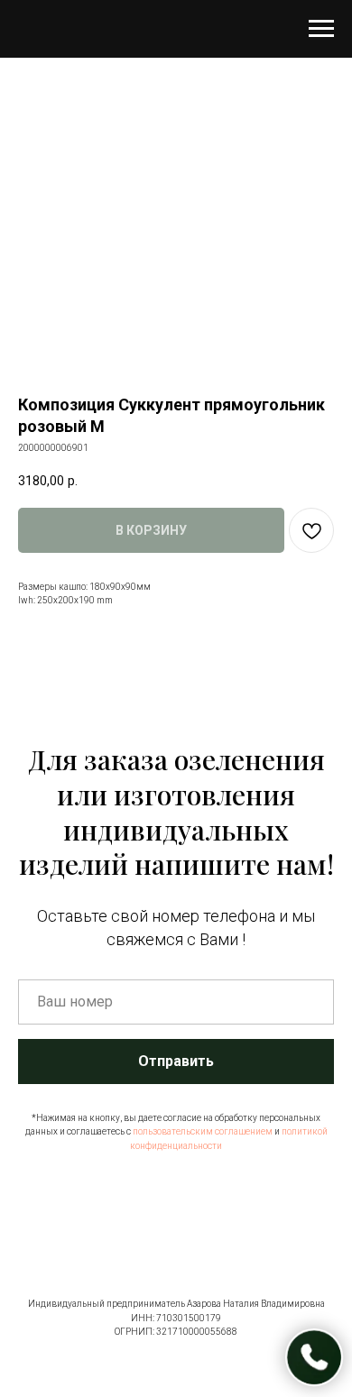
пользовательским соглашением (203, 1131)
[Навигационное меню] (321, 29)
